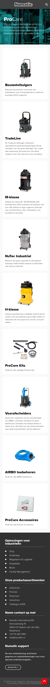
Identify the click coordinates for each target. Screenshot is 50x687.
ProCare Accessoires (21, 519)
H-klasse (12, 309)
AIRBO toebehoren (20, 472)
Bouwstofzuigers (18, 84)
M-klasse (12, 197)
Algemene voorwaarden (36, 681)
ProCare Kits (15, 365)
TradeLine (13, 138)
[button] (46, 4)
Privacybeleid (12, 683)
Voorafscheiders (18, 413)
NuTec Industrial (18, 256)
